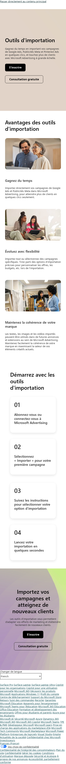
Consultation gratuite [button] (24, 79)
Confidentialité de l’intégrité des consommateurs (27, 750)
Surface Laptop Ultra (43, 684)
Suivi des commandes (21, 700)
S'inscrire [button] (17, 68)
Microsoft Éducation (11, 703)
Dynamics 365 (51, 718)
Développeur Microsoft (21, 725)
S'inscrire (35, 635)
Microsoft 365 (22, 691)
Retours (4, 700)
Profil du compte (49, 694)
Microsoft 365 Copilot (28, 722)
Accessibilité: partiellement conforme (29, 761)
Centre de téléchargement (15, 697)
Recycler (39, 700)
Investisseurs (7, 740)
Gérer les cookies (31, 753)
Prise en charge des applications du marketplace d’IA (31, 726)
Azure (39, 718)
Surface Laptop (22, 684)
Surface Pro (6, 684)
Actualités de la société (13, 737)
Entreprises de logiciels (23, 734)
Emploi (57, 734)
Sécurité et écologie (45, 756)
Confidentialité (13, 753)
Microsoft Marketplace (32, 731)
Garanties (50, 700)
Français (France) (9, 743)
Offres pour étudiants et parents (33, 712)
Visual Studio (45, 734)
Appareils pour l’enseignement (40, 703)
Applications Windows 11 (25, 694)
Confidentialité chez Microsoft (44, 737)
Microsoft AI (7, 718)
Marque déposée (23, 756)
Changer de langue (11, 671)
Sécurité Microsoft (24, 718)
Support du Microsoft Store (46, 697)
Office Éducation (9, 709)
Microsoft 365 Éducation (52, 706)
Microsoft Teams (50, 722)
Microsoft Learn (43, 725)
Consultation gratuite (33, 646)
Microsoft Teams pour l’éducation (19, 706)
